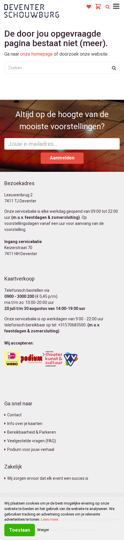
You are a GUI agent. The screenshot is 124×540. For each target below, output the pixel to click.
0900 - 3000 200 (19, 296)
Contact (14, 415)
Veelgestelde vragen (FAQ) (31, 441)
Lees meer (49, 519)
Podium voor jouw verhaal (30, 449)
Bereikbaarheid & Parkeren (31, 432)
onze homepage (36, 54)
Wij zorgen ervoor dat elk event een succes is (47, 478)
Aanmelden (62, 158)
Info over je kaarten (24, 423)
